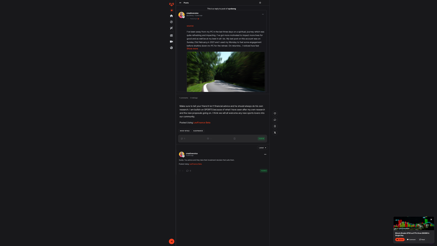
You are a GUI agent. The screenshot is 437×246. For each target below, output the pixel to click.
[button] (171, 241)
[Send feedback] (172, 10)
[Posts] (171, 35)
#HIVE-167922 (184, 131)
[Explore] (171, 22)
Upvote (401, 239)
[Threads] (171, 16)
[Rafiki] (171, 28)
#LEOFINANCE (198, 131)
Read (423, 239)
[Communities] (171, 48)
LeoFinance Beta (201, 122)
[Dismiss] (431, 219)
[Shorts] (171, 41)
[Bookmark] (234, 138)
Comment (412, 239)
